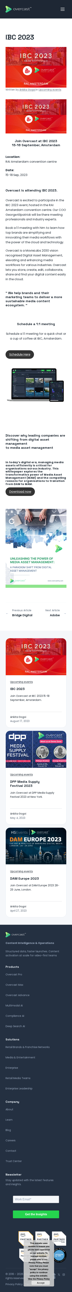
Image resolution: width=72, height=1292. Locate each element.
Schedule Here (19, 354)
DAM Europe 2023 (24, 878)
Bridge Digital (22, 615)
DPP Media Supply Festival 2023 (24, 784)
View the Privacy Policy (39, 1278)
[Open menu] (62, 9)
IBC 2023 (17, 689)
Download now (20, 491)
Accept (40, 1282)
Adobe (55, 615)
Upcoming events (50, 89)
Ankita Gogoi (27, 89)
